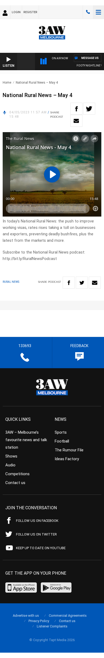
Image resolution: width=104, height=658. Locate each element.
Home (7, 82)
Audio (10, 465)
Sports (61, 432)
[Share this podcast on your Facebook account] (76, 109)
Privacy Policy (39, 621)
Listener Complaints (52, 626)
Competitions (17, 473)
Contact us (15, 482)
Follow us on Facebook (37, 521)
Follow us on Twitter (36, 534)
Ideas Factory (67, 458)
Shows (11, 456)
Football (62, 441)
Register (30, 12)
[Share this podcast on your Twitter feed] (89, 109)
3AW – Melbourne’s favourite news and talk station (26, 440)
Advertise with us (26, 616)
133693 (88, 12)
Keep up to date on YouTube (41, 548)
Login (16, 12)
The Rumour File (69, 450)
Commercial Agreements (68, 616)
